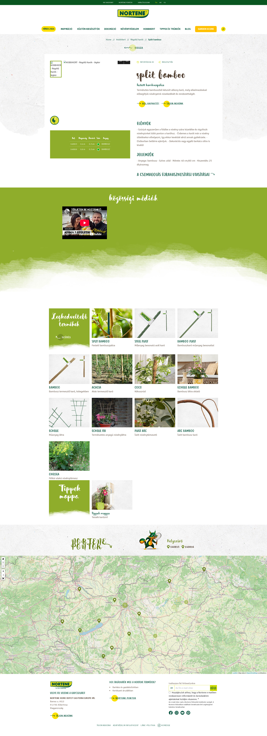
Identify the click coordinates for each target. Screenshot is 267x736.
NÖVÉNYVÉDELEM (130, 29)
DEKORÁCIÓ (110, 29)
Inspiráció (66, 29)
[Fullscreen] (3, 578)
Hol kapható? (150, 103)
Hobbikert (121, 39)
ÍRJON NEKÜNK (175, 103)
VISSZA (139, 47)
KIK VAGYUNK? (108, 3)
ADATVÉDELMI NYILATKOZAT (126, 725)
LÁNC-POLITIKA (148, 725)
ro (165, 2)
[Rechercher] (223, 29)
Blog (188, 29)
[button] (121, 61)
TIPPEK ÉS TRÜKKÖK (170, 29)
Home (108, 39)
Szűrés (66, 337)
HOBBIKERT (149, 29)
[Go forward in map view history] (3, 562)
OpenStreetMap (252, 673)
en (160, 2)
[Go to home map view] (3, 559)
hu (156, 2)
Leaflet (235, 673)
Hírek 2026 (48, 29)
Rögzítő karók (136, 39)
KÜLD (213, 688)
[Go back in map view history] (3, 566)
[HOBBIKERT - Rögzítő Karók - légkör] (97, 62)
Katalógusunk (144, 3)
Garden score (206, 29)
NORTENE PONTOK (125, 3)
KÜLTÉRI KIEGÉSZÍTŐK (88, 29)
